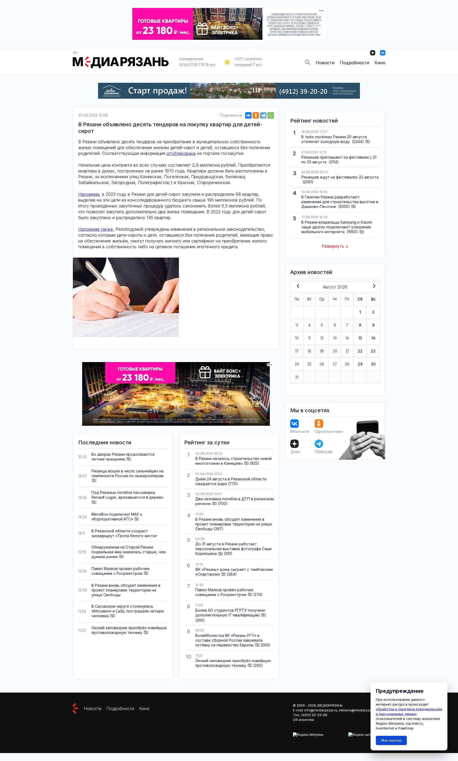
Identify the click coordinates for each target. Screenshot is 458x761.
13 (335, 338)
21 (347, 351)
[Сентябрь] (373, 286)
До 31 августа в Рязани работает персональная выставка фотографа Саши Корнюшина (233, 549)
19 (322, 351)
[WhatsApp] (270, 115)
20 (335, 351)
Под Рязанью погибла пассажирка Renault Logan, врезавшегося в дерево (127, 494)
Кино (380, 62)
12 (322, 338)
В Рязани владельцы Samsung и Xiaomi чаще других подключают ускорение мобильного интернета (336, 227)
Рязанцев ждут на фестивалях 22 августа (339, 177)
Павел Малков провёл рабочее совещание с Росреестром (120, 571)
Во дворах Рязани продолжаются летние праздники (123, 456)
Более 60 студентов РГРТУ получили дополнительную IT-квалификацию (230, 612)
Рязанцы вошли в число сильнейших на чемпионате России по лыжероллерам (127, 473)
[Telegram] (263, 115)
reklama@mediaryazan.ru (358, 710)
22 (360, 351)
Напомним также (95, 229)
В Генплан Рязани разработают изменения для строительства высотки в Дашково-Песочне (339, 202)
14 (347, 338)
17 (296, 351)
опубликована (181, 153)
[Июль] (297, 286)
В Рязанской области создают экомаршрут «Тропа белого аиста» (124, 533)
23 (373, 351)
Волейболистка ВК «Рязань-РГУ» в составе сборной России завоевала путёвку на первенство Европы (228, 640)
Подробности (354, 62)
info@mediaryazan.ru (320, 710)
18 (309, 351)
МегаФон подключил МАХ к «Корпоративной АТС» (116, 516)
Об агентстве (303, 720)
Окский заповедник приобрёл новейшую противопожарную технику (129, 630)
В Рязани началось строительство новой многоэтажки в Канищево (233, 461)
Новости (325, 62)
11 (309, 338)
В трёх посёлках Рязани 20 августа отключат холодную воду (334, 139)
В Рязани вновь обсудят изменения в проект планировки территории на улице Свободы (125, 590)
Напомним (88, 194)
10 (297, 338)
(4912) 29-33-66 (314, 715)
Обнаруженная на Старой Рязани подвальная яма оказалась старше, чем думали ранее (128, 552)
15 (360, 338)
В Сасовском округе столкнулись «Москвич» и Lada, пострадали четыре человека (127, 611)
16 (373, 338)
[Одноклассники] (256, 115)
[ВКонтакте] (248, 115)
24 (297, 364)
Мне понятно (391, 740)
